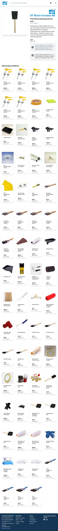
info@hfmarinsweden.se (8, 523)
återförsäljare (45, 48)
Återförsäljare (33, 521)
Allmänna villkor (6, 528)
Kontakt (31, 523)
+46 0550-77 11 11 (6, 521)
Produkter (32, 518)
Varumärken (33, 519)
